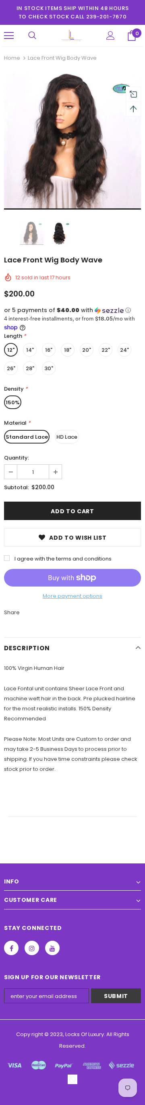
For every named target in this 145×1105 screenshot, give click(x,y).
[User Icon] (110, 35)
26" (11, 368)
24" (124, 350)
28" (30, 368)
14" (30, 350)
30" (48, 368)
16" (48, 350)
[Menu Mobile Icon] (9, 35)
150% (13, 402)
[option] (72, 141)
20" (86, 350)
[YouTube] (52, 948)
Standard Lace (27, 437)
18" (67, 350)
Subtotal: (16, 487)
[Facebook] (11, 948)
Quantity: (16, 458)
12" (10, 350)
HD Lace (66, 437)
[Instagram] (32, 948)
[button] (72, 310)
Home (12, 58)
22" (106, 350)
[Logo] (71, 35)
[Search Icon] (32, 36)
